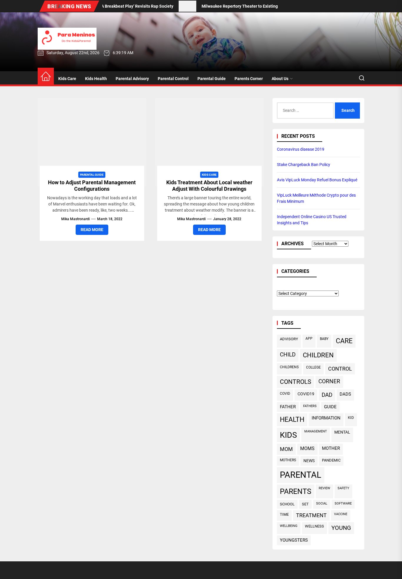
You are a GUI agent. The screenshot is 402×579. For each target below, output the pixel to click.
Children (318, 355)
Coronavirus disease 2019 (300, 149)
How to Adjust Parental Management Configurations (92, 185)
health (292, 420)
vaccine (340, 514)
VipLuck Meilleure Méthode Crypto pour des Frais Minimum (316, 198)
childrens (289, 367)
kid (351, 417)
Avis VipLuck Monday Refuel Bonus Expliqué (317, 179)
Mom (286, 449)
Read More (92, 229)
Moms (307, 448)
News (309, 460)
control (340, 369)
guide (330, 406)
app (309, 338)
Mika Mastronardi (75, 219)
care (344, 341)
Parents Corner (249, 78)
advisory (289, 339)
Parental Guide (211, 78)
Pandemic (331, 460)
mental (342, 432)
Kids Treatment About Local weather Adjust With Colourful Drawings (209, 185)
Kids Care (67, 78)
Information (326, 418)
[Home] (46, 77)
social (321, 503)
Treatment (311, 515)
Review (324, 488)
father (288, 406)
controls (295, 381)
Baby (324, 339)
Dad (327, 395)
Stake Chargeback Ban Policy (303, 164)
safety (343, 488)
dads (345, 394)
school (287, 504)
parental (300, 475)
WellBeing (289, 526)
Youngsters (294, 540)
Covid (285, 393)
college (313, 367)
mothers (288, 460)
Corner (329, 381)
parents (295, 491)
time (284, 514)
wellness (314, 526)
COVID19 (306, 393)
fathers (310, 406)
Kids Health (96, 78)
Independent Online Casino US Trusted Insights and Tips (311, 219)
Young (341, 528)
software (343, 503)
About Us (280, 78)
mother (331, 448)
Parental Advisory (132, 78)
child (287, 354)
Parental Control (173, 78)
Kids (288, 434)
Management (315, 431)
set (305, 504)
